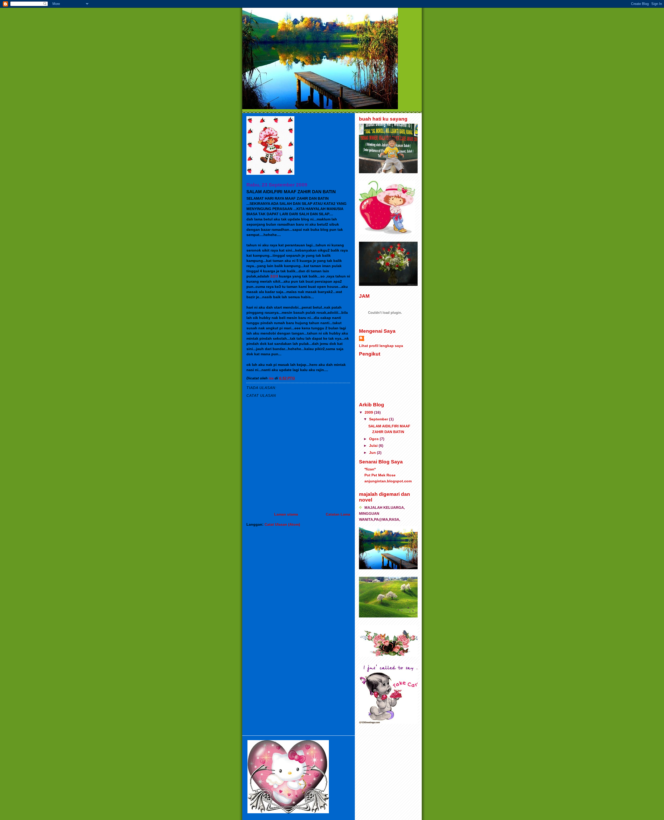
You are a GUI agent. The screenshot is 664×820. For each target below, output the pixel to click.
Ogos (374, 439)
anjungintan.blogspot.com (388, 481)
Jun (373, 452)
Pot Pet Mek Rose (380, 475)
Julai (374, 445)
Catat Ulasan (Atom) (282, 524)
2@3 (274, 276)
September (379, 419)
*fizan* (370, 469)
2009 (369, 412)
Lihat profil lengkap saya (381, 346)
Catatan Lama (338, 514)
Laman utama (286, 514)
